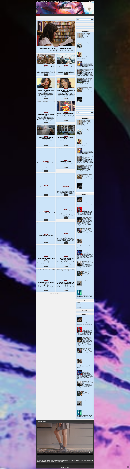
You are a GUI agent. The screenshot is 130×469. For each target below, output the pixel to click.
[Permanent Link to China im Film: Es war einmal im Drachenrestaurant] (66, 106)
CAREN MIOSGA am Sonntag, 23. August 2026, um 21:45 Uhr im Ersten (87, 291)
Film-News (58, 15)
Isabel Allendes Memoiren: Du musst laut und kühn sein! (46, 259)
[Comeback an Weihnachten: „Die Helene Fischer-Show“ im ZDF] (79, 285)
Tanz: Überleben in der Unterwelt (65, 161)
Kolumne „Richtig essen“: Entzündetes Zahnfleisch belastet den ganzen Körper (86, 34)
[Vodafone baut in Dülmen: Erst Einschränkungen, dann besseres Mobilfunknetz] (79, 211)
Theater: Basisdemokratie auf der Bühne (66, 210)
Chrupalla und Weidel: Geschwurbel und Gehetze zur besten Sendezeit (66, 67)
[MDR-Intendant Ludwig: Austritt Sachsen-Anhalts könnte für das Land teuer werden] (79, 254)
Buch (65, 15)
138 (55, 293)
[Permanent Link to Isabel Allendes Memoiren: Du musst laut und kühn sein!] (46, 251)
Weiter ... (46, 75)
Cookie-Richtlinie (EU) (75, 1)
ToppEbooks (41, 1)
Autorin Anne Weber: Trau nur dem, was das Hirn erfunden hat (46, 91)
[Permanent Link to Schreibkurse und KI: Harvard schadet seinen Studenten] (66, 130)
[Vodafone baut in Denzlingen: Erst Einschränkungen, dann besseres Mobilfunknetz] (79, 221)
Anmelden (78, 302)
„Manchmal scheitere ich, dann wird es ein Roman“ (46, 212)
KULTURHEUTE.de (65, 8)
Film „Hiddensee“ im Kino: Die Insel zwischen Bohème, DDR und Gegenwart (66, 259)
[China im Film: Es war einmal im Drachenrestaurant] (79, 65)
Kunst (62, 15)
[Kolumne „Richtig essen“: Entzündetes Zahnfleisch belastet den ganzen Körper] (79, 38)
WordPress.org (79, 307)
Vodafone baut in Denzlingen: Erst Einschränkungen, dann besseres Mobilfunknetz (87, 218)
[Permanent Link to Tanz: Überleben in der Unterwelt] (66, 153)
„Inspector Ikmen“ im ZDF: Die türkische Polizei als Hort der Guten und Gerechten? (65, 235)
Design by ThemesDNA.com (65, 467)
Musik (68, 15)
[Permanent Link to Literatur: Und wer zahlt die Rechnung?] (46, 227)
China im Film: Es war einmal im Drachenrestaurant (65, 113)
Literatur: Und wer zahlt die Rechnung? (46, 235)
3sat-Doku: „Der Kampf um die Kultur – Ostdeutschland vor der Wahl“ (87, 262)
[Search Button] (65, 464)
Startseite (38, 15)
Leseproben (45, 1)
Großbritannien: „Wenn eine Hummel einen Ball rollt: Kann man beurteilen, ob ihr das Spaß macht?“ (65, 283)
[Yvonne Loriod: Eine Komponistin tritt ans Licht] (79, 101)
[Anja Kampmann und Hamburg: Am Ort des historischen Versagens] (79, 73)
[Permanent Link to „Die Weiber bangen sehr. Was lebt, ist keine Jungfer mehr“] (46, 154)
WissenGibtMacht (56, 1)
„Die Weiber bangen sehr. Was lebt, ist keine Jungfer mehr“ (46, 163)
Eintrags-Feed (79, 304)
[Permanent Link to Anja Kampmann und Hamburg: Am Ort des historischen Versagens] (46, 130)
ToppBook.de (38, 456)
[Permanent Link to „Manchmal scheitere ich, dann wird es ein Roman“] (46, 204)
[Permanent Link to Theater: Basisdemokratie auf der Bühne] (66, 203)
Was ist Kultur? (77, 15)
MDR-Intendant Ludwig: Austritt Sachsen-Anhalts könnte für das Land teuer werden (87, 251)
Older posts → (59, 293)
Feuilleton (72, 15)
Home (37, 1)
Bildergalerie (54, 15)
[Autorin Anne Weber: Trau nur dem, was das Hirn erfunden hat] (79, 56)
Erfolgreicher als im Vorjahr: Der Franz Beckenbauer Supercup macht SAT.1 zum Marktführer (87, 239)
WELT (48, 161)
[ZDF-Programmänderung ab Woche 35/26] (79, 276)
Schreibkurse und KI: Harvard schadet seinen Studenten (65, 138)
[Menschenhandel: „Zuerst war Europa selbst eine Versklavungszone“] (79, 92)
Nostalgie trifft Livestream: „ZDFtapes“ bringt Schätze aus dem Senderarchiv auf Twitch (87, 229)
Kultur (46, 112)
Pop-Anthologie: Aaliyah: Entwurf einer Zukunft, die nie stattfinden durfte (66, 91)
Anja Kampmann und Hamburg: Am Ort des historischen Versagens (46, 138)
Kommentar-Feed (79, 305)
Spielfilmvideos (43, 15)
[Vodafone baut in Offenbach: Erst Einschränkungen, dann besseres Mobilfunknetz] (79, 201)
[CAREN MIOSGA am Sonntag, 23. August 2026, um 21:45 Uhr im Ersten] (79, 294)
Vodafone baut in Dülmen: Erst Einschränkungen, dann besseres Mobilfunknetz (87, 208)
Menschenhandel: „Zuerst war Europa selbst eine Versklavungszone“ (46, 67)
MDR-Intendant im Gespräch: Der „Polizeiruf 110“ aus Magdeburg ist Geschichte (55, 48)
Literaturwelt (51, 1)
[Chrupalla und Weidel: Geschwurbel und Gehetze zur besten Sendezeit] (79, 47)
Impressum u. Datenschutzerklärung (65, 1)
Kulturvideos (48, 15)
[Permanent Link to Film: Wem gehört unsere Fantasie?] (46, 179)
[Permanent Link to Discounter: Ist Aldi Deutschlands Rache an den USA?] (46, 106)
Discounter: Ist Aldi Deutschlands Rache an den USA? (46, 115)
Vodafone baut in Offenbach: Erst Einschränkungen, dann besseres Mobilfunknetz (87, 197)
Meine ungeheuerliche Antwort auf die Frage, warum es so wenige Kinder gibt (66, 188)
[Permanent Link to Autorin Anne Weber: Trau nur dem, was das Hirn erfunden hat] (46, 83)
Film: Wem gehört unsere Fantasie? (46, 186)
